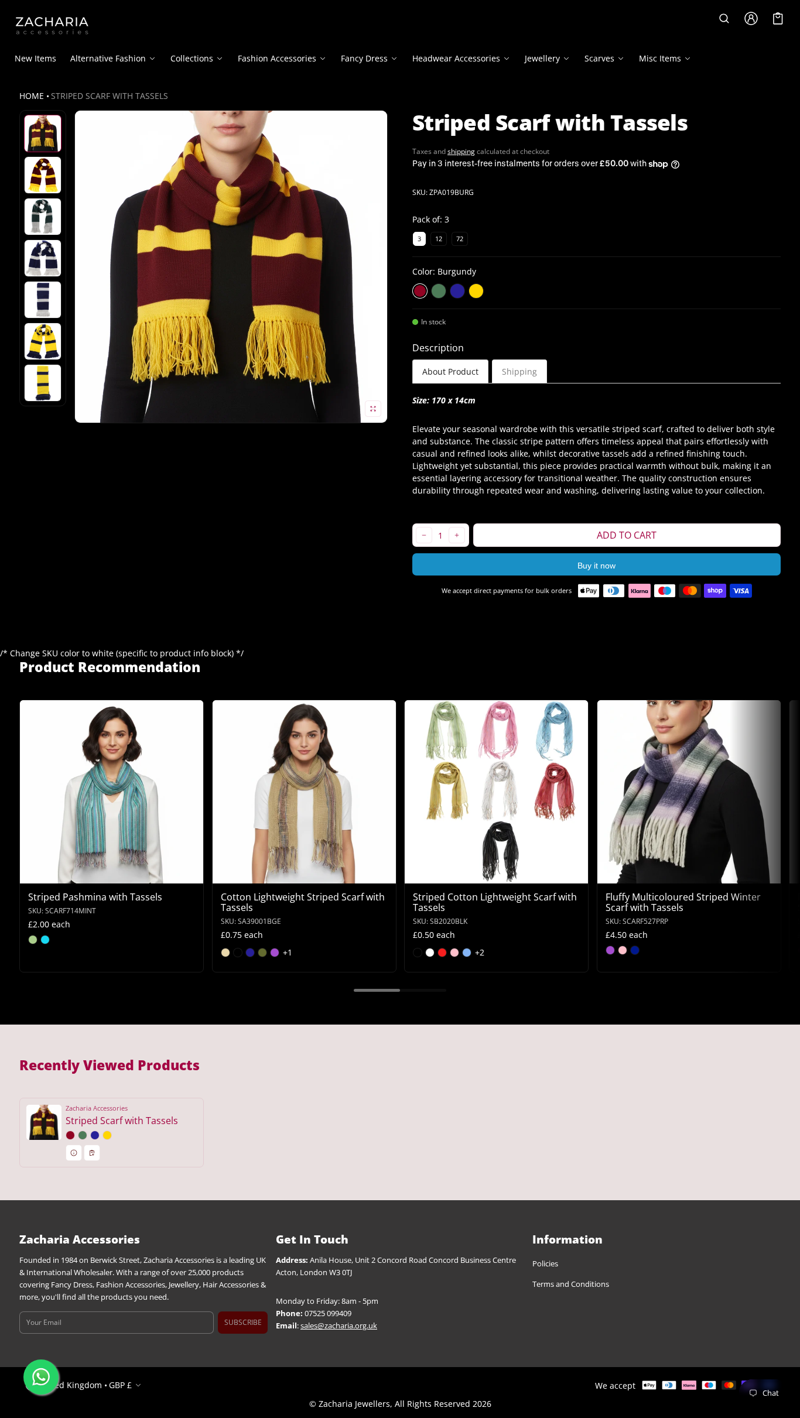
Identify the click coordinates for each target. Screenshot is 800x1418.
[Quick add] (57, 873)
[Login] (751, 18)
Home (31, 95)
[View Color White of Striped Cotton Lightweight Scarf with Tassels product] (430, 952)
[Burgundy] (420, 291)
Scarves (599, 58)
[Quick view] (34, 873)
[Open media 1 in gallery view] (43, 133)
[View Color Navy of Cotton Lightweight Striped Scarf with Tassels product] (250, 952)
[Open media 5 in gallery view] (43, 258)
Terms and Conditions (570, 1285)
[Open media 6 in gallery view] (43, 300)
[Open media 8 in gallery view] (43, 383)
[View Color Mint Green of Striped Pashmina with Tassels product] (33, 940)
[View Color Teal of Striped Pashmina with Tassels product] (45, 940)
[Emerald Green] (439, 291)
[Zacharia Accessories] (52, 25)
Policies (545, 1264)
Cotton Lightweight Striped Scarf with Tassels (303, 902)
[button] (724, 18)
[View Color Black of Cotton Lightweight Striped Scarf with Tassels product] (238, 952)
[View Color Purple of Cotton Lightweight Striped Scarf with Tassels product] (275, 952)
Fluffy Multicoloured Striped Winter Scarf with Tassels (683, 902)
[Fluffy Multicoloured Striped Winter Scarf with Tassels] (689, 791)
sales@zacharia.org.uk (338, 1326)
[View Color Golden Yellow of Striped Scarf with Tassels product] (107, 1135)
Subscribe (243, 1322)
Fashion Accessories (277, 58)
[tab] (450, 371)
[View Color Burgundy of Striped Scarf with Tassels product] (70, 1135)
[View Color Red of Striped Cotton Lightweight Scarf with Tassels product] (442, 952)
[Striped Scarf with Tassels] (111, 1132)
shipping (461, 151)
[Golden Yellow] (476, 291)
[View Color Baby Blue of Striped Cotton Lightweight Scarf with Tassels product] (467, 952)
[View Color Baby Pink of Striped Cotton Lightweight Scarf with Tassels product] (454, 952)
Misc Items (660, 58)
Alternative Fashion (108, 58)
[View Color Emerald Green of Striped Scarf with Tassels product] (82, 1135)
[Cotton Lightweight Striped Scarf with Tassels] (304, 791)
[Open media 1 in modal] (231, 267)
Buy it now (596, 565)
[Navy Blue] (457, 291)
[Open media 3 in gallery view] (43, 175)
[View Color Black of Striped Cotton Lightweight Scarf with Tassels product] (417, 952)
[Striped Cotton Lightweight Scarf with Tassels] (496, 791)
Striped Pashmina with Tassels (95, 896)
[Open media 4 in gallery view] (43, 216)
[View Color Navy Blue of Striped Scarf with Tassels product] (95, 1135)
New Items (35, 58)
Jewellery (542, 58)
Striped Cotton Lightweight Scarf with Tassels (495, 902)
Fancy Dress (364, 58)
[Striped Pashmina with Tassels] (111, 791)
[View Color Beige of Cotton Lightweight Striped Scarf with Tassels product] (225, 952)
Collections (191, 58)
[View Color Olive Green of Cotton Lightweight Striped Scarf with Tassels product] (262, 952)
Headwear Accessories (456, 58)
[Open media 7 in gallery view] (43, 341)
